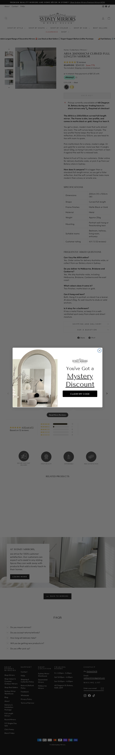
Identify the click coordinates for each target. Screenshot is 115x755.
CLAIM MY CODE (80, 393)
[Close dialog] (100, 351)
